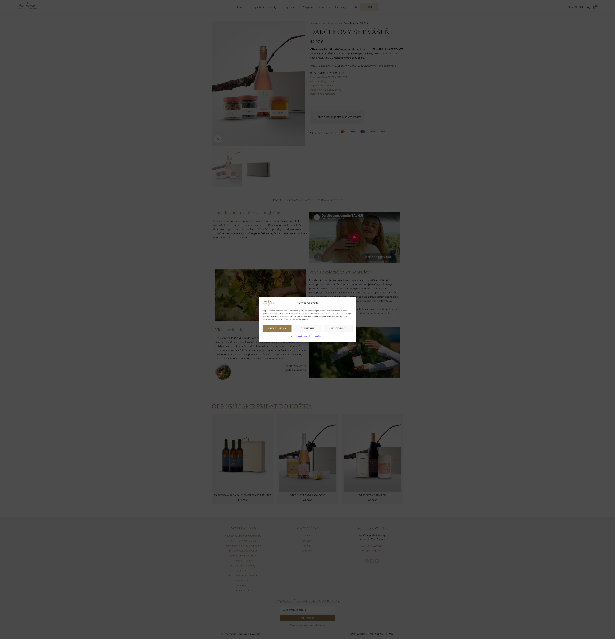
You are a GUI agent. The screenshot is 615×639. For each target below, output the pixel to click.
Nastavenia (338, 328)
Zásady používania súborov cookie (306, 336)
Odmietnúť (307, 328)
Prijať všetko (277, 328)
